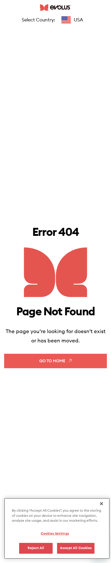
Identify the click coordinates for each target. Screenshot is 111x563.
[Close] (101, 503)
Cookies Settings (55, 533)
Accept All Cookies (76, 548)
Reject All (36, 548)
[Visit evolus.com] (55, 7)
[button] (72, 20)
